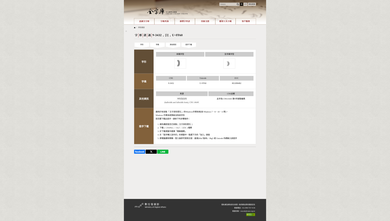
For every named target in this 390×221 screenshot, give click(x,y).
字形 (142, 44)
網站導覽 (252, 4)
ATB (184, 128)
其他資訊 (173, 44)
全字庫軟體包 (175, 112)
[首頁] (167, 11)
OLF (178, 128)
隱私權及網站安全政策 (229, 204)
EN (245, 4)
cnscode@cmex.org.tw (247, 211)
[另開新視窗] (139, 151)
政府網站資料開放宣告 (247, 204)
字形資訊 (141, 27)
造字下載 (188, 44)
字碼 (157, 44)
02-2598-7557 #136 (248, 208)
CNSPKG (169, 128)
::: (124, 1)
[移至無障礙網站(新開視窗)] (250, 214)
